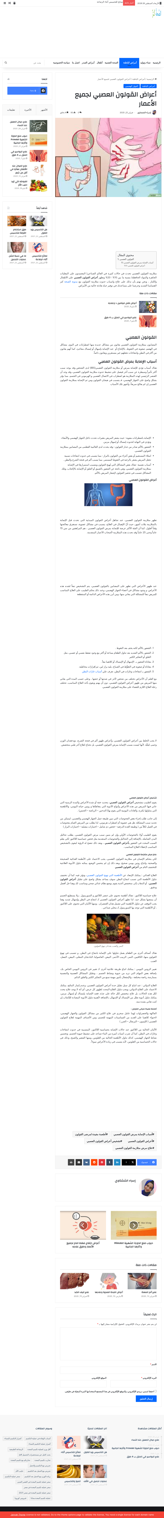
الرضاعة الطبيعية (16, 1449)
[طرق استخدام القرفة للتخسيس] (16, 221)
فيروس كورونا (20, 1498)
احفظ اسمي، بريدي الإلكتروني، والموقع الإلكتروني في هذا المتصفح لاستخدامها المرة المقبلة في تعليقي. (109, 1391)
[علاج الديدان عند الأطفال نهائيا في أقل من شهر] (38, 170)
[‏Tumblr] (109, 1162)
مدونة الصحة (71, 281)
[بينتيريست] (102, 1162)
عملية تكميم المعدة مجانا (40, 1498)
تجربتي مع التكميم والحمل (40, 1465)
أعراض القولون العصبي (136, 266)
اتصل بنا (76, 62)
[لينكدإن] (117, 1162)
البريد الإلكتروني (149, 1378)
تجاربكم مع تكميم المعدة (20, 1460)
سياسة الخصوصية (61, 62)
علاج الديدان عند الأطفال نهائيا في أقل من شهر (18, 169)
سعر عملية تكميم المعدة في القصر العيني (33, 1482)
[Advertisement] (54, 32)
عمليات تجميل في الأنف (95, 1481)
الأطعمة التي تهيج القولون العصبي (104, 875)
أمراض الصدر (88, 62)
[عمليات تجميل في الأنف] (95, 1471)
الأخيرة (28, 109)
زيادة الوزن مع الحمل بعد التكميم (37, 1476)
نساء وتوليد (145, 62)
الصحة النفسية (111, 62)
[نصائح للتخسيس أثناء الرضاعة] (38, 247)
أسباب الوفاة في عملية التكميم (38, 1438)
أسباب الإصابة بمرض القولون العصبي (138, 262)
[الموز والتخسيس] (68, 1471)
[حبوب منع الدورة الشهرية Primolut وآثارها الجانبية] (38, 140)
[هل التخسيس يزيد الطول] (38, 221)
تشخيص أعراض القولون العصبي (103, 1141)
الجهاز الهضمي (131, 86)
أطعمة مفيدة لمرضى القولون (90, 1134)
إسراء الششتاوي (144, 112)
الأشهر (44, 109)
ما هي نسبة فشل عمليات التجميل (17, 258)
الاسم (153, 1364)
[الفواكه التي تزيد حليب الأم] (38, 186)
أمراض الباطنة (130, 62)
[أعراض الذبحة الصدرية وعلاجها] (108, 1281)
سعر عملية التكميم (12, 1476)
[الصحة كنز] (157, 13)
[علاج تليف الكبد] (74, 1281)
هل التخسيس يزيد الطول (39, 231)
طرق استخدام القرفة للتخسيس (18, 231)
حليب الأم (19, 1471)
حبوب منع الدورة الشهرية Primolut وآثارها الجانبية (19, 139)
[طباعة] (71, 1162)
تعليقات (11, 109)
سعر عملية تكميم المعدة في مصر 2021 (34, 1492)
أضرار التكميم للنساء (12, 1438)
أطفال (99, 62)
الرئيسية (156, 62)
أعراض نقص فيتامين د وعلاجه (122, 303)
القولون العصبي (126, 259)
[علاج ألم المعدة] (142, 1281)
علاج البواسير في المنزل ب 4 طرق (120, 317)
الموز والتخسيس (72, 1481)
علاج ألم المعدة (149, 1292)
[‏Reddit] (94, 1162)
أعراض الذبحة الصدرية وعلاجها (109, 1292)
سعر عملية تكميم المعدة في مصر (37, 1487)
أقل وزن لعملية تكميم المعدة (39, 1449)
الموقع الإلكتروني (99, 1378)
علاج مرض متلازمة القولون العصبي (133, 1148)
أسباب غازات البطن (92, 671)
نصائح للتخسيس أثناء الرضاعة (110, 1)
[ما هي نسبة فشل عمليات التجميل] (16, 247)
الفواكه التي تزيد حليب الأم (19, 183)
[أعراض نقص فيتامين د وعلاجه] (148, 307)
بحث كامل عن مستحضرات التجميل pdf (34, 1454)
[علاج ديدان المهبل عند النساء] (38, 126)
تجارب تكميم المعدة (42, 1460)
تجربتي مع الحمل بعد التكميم (39, 1471)
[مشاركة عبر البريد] (79, 1162)
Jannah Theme (18, 1514)
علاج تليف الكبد (81, 1292)
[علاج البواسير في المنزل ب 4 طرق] (148, 321)
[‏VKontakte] (86, 1162)
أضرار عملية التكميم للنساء (39, 1444)
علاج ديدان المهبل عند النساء (18, 123)
